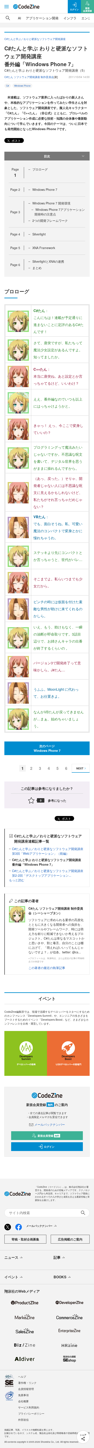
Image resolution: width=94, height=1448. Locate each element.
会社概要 (23, 1401)
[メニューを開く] (6, 6)
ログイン (49, 1147)
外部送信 (23, 1419)
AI (19, 18)
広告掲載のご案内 (70, 1239)
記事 (57, 1257)
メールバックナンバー (49, 1124)
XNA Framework (43, 248)
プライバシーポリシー (31, 1413)
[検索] (7, 18)
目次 (47, 156)
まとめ (37, 268)
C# (7, 85)
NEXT (79, 768)
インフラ (70, 18)
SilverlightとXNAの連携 (48, 261)
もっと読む (16, 880)
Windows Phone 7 (44, 189)
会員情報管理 (26, 1389)
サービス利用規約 (28, 1407)
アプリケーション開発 (42, 18)
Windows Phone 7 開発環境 (51, 203)
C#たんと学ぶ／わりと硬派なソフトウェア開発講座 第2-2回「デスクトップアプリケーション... (49, 873)
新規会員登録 (48, 1136)
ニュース (11, 1257)
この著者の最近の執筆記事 (46, 967)
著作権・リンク (27, 1382)
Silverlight (39, 234)
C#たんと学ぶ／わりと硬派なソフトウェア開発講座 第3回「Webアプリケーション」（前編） (49, 851)
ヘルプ (22, 1376)
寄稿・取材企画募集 (25, 1239)
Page (15, 189)
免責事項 (23, 1395)
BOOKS (60, 1276)
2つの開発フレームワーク (50, 220)
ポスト (16, 140)
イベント (11, 1276)
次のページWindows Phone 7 (47, 748)
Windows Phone (22, 85)
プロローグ (40, 169)
